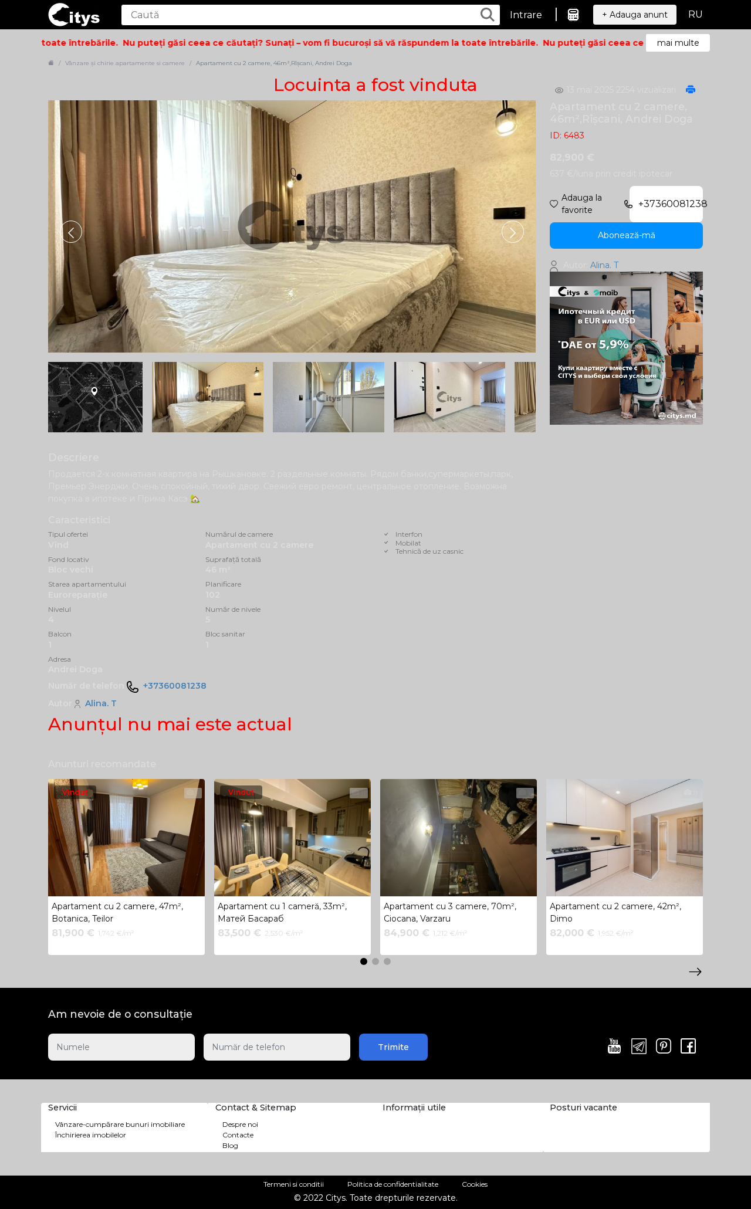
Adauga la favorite (581, 203)
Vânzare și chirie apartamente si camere (125, 63)
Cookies (475, 1184)
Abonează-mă (626, 235)
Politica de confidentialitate (392, 1184)
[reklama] (626, 347)
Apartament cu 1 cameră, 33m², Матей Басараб (282, 912)
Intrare (526, 15)
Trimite (393, 1047)
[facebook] (688, 1047)
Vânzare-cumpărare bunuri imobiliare (120, 1124)
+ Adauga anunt (635, 14)
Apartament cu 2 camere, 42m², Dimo (615, 912)
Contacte (237, 1134)
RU (695, 14)
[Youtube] (614, 1047)
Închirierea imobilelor (90, 1134)
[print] (690, 90)
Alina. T (101, 703)
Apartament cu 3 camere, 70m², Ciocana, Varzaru (450, 912)
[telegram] (639, 1047)
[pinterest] (663, 1047)
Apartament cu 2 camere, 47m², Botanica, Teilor (117, 912)
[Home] (51, 63)
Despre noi (240, 1124)
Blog (230, 1145)
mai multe (678, 43)
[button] (513, 232)
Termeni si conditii (293, 1184)
